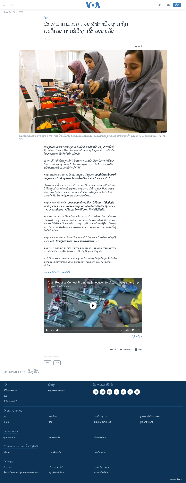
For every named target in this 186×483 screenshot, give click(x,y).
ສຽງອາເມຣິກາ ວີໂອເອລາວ (60, 286)
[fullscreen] (139, 330)
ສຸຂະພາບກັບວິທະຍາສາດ (150, 416)
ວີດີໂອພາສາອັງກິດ (10, 401)
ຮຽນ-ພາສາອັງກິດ (146, 421)
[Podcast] (130, 392)
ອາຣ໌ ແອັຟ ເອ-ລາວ (101, 467)
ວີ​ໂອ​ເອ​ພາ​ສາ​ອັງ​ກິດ (56, 467)
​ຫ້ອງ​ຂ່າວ (7, 467)
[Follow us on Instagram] (109, 392)
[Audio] (159, 5)
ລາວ (5, 416)
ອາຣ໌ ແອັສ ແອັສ (55, 452)
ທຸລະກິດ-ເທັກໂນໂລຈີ (102, 421)
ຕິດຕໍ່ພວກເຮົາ (54, 437)
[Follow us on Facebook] (96, 392)
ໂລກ (46, 18)
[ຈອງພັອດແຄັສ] (137, 392)
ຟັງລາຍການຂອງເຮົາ (56, 390)
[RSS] (123, 392)
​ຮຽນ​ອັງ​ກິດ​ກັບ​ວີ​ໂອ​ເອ (57, 472)
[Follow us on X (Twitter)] (116, 392)
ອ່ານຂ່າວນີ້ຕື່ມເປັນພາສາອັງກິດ (57, 273)
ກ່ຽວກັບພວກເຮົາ (9, 437)
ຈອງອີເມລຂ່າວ (100, 452)
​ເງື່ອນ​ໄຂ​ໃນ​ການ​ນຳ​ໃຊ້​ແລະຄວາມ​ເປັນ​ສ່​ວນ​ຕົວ (21, 472)
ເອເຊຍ (6, 421)
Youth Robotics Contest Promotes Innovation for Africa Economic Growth (93, 282)
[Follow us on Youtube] (102, 392)
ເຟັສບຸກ (6, 452)
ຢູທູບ (5, 396)
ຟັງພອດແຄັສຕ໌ (100, 437)
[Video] (168, 5)
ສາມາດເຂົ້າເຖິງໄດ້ (101, 472)
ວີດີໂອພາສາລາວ (10, 390)
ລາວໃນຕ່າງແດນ (100, 416)
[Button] (138, 46)
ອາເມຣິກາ (53, 416)
